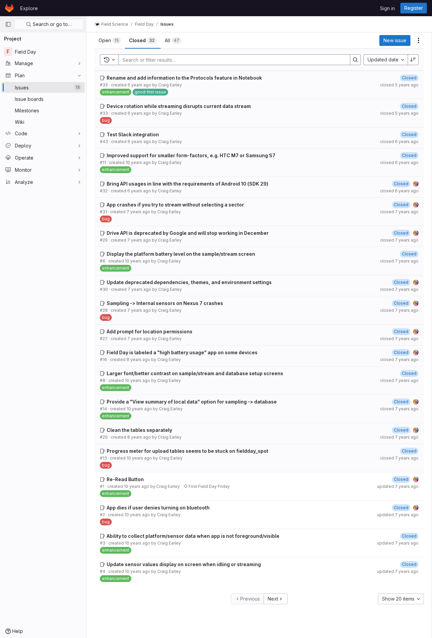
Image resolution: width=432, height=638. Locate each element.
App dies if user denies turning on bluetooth (158, 507)
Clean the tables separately (139, 430)
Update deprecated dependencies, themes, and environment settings (189, 282)
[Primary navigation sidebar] (8, 24)
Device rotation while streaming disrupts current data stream (179, 106)
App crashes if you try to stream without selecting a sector (175, 204)
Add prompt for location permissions (149, 331)
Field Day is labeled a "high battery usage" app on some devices (182, 352)
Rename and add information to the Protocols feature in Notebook (184, 78)
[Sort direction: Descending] (413, 59)
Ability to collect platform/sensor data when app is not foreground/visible (193, 536)
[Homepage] (9, 8)
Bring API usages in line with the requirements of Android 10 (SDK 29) (187, 184)
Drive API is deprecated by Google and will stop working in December (188, 233)
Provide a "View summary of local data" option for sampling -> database (192, 402)
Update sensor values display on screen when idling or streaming (184, 564)
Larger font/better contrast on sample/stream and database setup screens (195, 373)
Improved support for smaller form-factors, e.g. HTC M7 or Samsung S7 (191, 155)
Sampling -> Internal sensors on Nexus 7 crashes (165, 303)
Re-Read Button (125, 479)
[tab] (109, 40)
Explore (29, 8)
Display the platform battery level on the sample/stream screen (181, 254)
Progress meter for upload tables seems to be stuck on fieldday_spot (187, 451)
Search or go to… (51, 24)
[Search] (355, 59)
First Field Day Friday (209, 486)
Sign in (387, 8)
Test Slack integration (133, 134)
